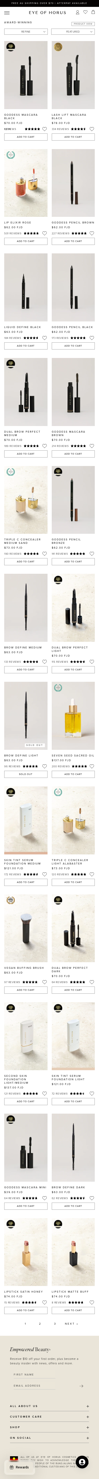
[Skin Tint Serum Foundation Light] (73, 1036)
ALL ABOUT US (24, 1406)
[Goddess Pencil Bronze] (73, 500)
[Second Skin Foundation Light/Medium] (26, 1036)
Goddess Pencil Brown (73, 222)
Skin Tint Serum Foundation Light (68, 1077)
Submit (81, 1386)
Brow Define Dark (68, 1187)
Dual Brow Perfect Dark (70, 969)
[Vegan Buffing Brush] (26, 928)
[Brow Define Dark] (73, 1148)
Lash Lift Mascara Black (69, 116)
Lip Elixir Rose (17, 222)
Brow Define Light (21, 755)
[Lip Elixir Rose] (26, 183)
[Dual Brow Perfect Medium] (26, 392)
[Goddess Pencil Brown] (73, 183)
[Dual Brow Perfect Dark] (73, 928)
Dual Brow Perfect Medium (22, 433)
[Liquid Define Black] (26, 287)
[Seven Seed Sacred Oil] (73, 716)
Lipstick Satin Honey (23, 1291)
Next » (71, 1323)
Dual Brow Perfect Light (70, 649)
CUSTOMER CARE (26, 1416)
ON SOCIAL (20, 1438)
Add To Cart (26, 137)
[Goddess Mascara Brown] (73, 392)
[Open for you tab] (82, 1462)
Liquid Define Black (22, 327)
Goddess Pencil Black (72, 327)
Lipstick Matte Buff (70, 1291)
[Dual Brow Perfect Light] (73, 608)
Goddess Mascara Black (21, 116)
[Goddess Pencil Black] (73, 287)
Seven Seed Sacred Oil (73, 755)
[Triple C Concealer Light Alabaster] (73, 820)
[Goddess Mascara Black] (26, 75)
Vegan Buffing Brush (24, 968)
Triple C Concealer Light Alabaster (70, 862)
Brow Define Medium (23, 647)
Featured (73, 31)
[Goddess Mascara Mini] (26, 1148)
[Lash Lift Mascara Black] (73, 75)
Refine (26, 31)
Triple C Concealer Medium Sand (22, 541)
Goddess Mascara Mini (25, 1187)
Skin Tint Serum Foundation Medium (22, 862)
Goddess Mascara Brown (69, 433)
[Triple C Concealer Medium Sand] (26, 500)
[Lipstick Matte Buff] (73, 1252)
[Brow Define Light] (26, 716)
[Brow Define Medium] (26, 608)
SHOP (15, 1427)
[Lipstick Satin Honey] (26, 1252)
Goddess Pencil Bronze (66, 541)
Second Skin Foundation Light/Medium (16, 1079)
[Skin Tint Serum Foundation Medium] (26, 820)
